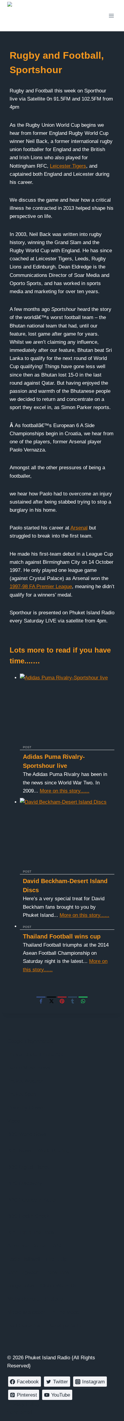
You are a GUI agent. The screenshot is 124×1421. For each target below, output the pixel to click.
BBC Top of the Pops (30, 1232)
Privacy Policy (23, 1404)
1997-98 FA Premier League (41, 586)
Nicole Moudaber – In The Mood (43, 1312)
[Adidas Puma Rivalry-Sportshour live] (67, 708)
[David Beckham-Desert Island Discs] (67, 833)
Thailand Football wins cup (62, 936)
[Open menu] (111, 15)
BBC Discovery (24, 1183)
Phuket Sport (21, 1094)
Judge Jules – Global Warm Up (42, 1286)
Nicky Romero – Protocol (35, 1299)
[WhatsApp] (83, 1001)
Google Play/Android (30, 1041)
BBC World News (26, 1134)
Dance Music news (28, 1068)
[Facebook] (40, 1001)
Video (13, 1121)
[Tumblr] (72, 1001)
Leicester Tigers (68, 166)
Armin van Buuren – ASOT (37, 1246)
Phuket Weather (25, 1081)
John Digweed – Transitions (38, 1272)
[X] (51, 1001)
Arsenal (79, 528)
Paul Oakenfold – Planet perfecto (44, 1326)
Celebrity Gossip (26, 1108)
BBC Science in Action (32, 1200)
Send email (19, 1412)
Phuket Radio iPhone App (35, 1054)
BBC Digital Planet (28, 1167)
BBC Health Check (28, 1216)
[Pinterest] (62, 1001)
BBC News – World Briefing (38, 1150)
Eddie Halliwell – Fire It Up (37, 1259)
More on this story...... (64, 791)
